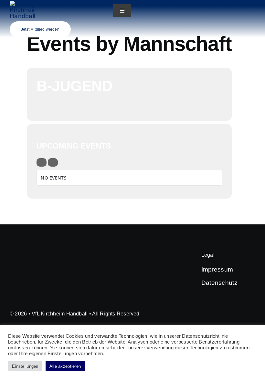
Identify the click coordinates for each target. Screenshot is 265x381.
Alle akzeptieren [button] (65, 366)
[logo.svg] (22, 3)
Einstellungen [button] (25, 366)
